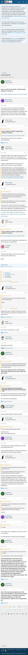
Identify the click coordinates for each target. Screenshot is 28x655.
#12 (26, 382)
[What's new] (23, 1)
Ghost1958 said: (5, 465)
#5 (26, 188)
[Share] (25, 87)
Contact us (3, 649)
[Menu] (2, 2)
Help (24, 649)
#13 (26, 411)
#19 (26, 546)
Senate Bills (7, 275)
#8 (26, 292)
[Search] (26, 1)
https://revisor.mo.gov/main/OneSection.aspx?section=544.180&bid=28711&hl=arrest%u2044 (12, 177)
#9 (26, 327)
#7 (26, 251)
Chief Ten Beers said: (6, 426)
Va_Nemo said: (5, 295)
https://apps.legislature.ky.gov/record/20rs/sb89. (13, 135)
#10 (26, 342)
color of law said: (5, 361)
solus (6, 220)
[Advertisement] (14, 58)
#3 (26, 125)
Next (14, 607)
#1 (26, 86)
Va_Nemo (8, 245)
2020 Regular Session (10, 274)
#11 (26, 358)
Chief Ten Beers (9, 405)
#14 (26, 423)
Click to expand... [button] (14, 282)
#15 (26, 443)
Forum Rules (14, 38)
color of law (8, 120)
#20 (26, 589)
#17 (26, 498)
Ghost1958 (8, 99)
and (7, 317)
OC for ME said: (5, 191)
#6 (26, 226)
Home (2, 650)
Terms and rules (11, 649)
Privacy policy (19, 649)
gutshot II (4, 77)
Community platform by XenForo (13, 653)
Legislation (7, 272)
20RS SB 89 (4, 265)
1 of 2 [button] (9, 607)
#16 (26, 461)
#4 (26, 152)
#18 (26, 521)
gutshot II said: (5, 129)
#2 (26, 105)
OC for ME (8, 147)
